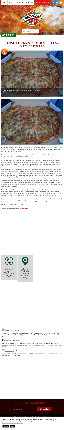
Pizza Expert (46, 90)
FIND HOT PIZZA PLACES (43, 2)
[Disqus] (32, 305)
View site (57, 94)
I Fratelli (8, 147)
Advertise (29, 3)
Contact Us (20, 3)
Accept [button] (12, 426)
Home (4, 3)
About (11, 3)
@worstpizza (24, 208)
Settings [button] (6, 426)
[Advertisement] (32, 383)
